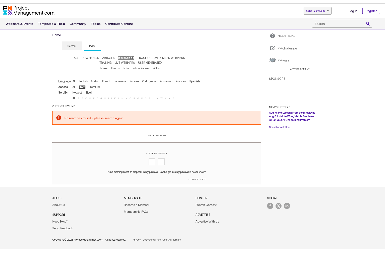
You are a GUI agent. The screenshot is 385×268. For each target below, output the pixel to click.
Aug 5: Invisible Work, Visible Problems (291, 116)
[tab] (72, 46)
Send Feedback (62, 228)
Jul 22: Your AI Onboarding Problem (289, 119)
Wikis (156, 68)
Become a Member (136, 205)
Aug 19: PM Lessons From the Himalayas (292, 112)
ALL (76, 57)
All (73, 81)
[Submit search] (368, 24)
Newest (77, 92)
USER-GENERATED (150, 62)
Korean (134, 81)
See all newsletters (279, 127)
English (83, 81)
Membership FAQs (136, 211)
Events (115, 68)
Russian (181, 81)
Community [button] (78, 23)
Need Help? (60, 221)
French (106, 81)
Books (103, 68)
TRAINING (105, 62)
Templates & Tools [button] (51, 23)
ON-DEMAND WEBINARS (169, 57)
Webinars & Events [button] (19, 23)
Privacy (137, 239)
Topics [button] (95, 23)
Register (371, 11)
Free (82, 87)
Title (88, 92)
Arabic (95, 81)
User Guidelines (152, 239)
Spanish (194, 81)
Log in (353, 11)
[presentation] (72, 46)
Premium (94, 87)
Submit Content (206, 205)
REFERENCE (126, 57)
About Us (58, 205)
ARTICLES (108, 57)
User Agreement (171, 239)
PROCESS (144, 57)
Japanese (120, 81)
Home (56, 35)
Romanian (166, 81)
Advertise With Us (207, 221)
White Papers (141, 68)
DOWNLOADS (90, 57)
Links (126, 68)
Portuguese (149, 81)
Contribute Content (119, 23)
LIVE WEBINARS (125, 62)
